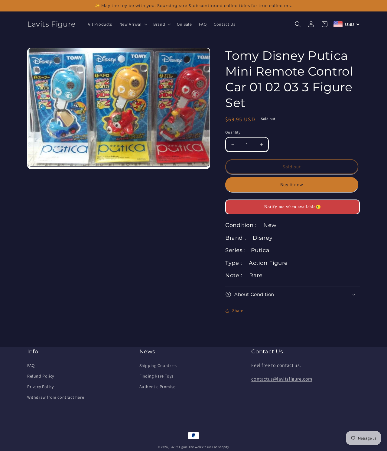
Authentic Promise (157, 386)
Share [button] (237, 310)
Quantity (232, 132)
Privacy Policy (40, 386)
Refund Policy (40, 376)
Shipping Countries (158, 365)
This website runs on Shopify (209, 447)
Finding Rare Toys (156, 376)
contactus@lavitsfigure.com (281, 379)
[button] (133, 24)
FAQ (31, 365)
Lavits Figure (179, 447)
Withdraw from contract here (55, 397)
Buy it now (291, 184)
